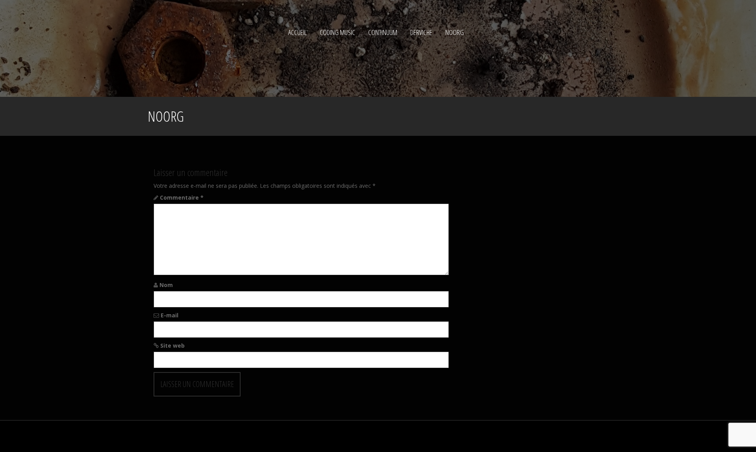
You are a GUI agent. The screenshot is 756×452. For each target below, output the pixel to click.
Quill (270, 436)
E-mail (169, 315)
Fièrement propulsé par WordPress (192, 436)
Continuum (382, 32)
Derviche (421, 32)
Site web (172, 345)
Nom (166, 285)
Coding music (337, 32)
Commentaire (182, 197)
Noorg (454, 32)
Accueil (297, 32)
